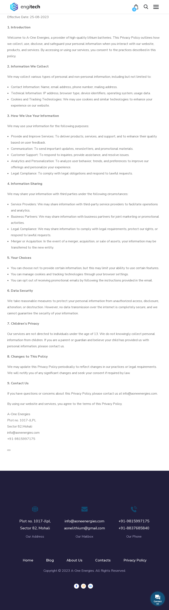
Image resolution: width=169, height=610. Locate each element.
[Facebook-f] (76, 586)
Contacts (103, 560)
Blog (50, 560)
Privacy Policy (135, 560)
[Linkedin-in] (90, 586)
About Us (74, 560)
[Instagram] (83, 586)
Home (28, 560)
